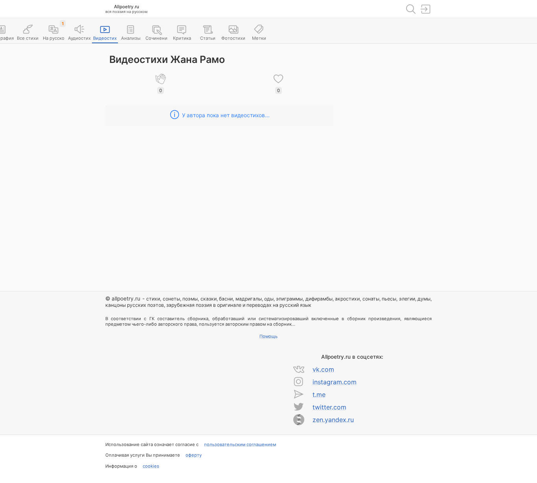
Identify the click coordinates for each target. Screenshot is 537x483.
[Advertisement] (388, 166)
